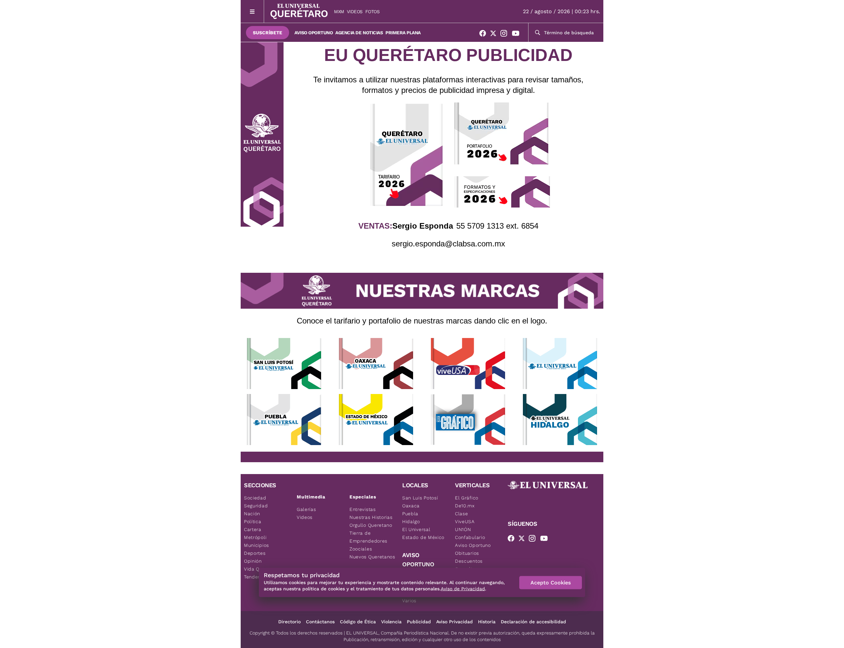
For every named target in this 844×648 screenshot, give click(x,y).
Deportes (255, 553)
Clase (461, 513)
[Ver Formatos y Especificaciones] (502, 192)
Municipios (256, 545)
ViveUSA (465, 521)
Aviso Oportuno (313, 32)
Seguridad (256, 505)
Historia (487, 621)
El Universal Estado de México (423, 533)
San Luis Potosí (420, 497)
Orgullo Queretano (370, 525)
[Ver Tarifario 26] (406, 155)
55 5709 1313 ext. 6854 (497, 225)
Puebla (410, 513)
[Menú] (252, 11)
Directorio (289, 621)
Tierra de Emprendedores (368, 537)
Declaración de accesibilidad (533, 621)
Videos (355, 11)
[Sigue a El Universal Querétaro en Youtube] (517, 34)
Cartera (252, 529)
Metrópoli (255, 537)
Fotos (372, 11)
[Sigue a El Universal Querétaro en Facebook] (484, 34)
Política (252, 521)
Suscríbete (267, 32)
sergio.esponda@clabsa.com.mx (448, 243)
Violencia (391, 621)
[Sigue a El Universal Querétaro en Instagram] (505, 34)
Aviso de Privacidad (463, 588)
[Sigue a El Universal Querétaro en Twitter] (495, 34)
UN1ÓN (463, 529)
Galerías (306, 509)
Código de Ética (358, 621)
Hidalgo (411, 521)
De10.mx (465, 505)
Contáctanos (320, 621)
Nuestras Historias (371, 517)
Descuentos (469, 561)
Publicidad (419, 621)
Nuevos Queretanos (372, 556)
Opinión (253, 561)
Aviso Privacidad (454, 621)
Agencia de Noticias (359, 32)
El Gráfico (466, 497)
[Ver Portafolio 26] (501, 133)
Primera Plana (403, 32)
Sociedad (255, 497)
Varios (409, 600)
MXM (339, 11)
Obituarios (467, 553)
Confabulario (470, 537)
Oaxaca (411, 505)
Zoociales (360, 548)
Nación (252, 513)
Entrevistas (362, 509)
